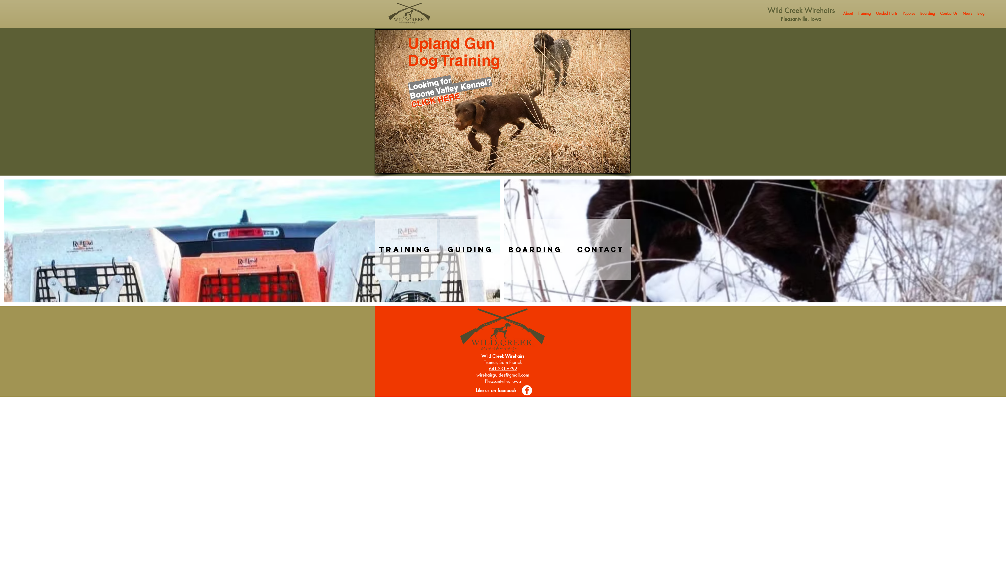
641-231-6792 (503, 369)
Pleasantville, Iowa (801, 19)
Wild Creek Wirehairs (801, 10)
